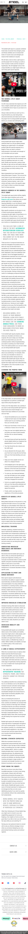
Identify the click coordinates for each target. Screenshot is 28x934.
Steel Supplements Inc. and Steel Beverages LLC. (16, 888)
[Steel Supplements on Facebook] (8, 883)
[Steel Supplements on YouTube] (2, 883)
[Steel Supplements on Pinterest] (14, 883)
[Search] (4, 2)
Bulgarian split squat (7, 199)
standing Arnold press (13, 323)
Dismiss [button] (24, 933)
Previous (19, 39)
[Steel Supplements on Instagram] (19, 883)
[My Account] (23, 2)
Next (24, 39)
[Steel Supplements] (14, 2)
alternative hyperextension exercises (14, 229)
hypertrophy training (12, 672)
